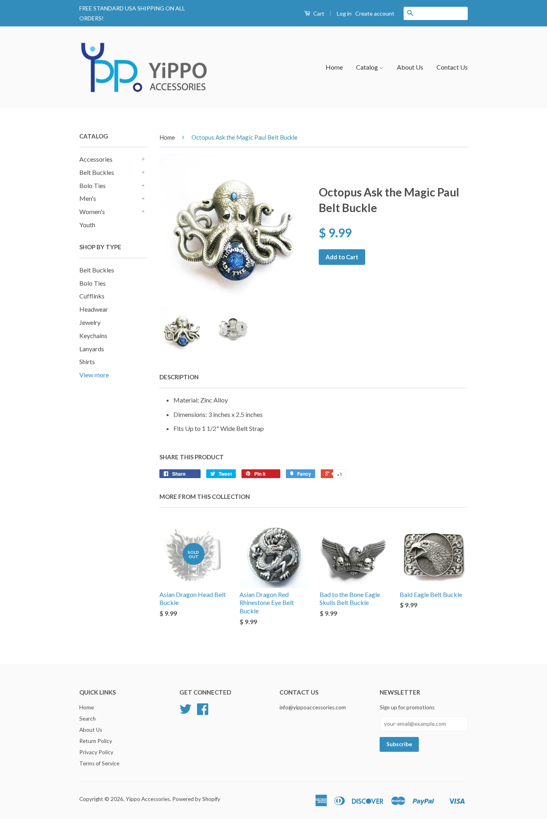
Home (334, 67)
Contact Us (452, 67)
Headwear (93, 309)
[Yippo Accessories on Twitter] (185, 712)
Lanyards (91, 348)
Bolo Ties (92, 185)
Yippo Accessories (148, 799)
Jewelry (90, 322)
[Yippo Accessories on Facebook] (203, 712)
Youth (87, 224)
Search (87, 718)
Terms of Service (99, 763)
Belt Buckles (96, 172)
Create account (374, 13)
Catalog (367, 67)
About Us (410, 67)
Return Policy (95, 741)
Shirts (87, 361)
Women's (92, 211)
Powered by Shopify (196, 799)
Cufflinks (92, 296)
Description (179, 376)
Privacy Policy (96, 752)
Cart (318, 13)
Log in (344, 13)
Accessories (96, 159)
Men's (87, 198)
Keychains (93, 335)
